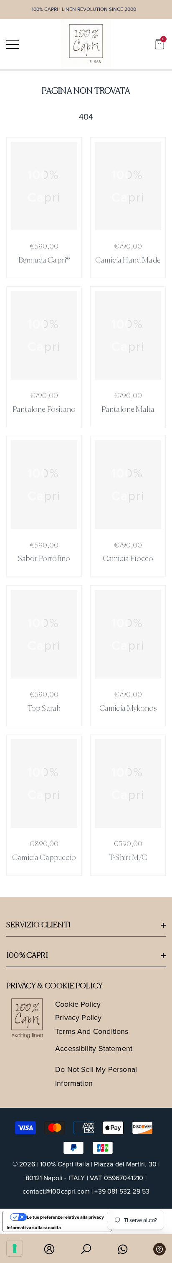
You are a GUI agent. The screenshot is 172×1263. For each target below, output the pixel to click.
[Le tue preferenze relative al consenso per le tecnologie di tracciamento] (15, 1248)
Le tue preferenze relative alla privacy (65, 1217)
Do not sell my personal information (96, 1076)
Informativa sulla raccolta (34, 1227)
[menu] (12, 44)
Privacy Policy (78, 1017)
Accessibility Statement (93, 1048)
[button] (159, 44)
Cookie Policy (78, 1004)
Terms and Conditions (92, 1031)
